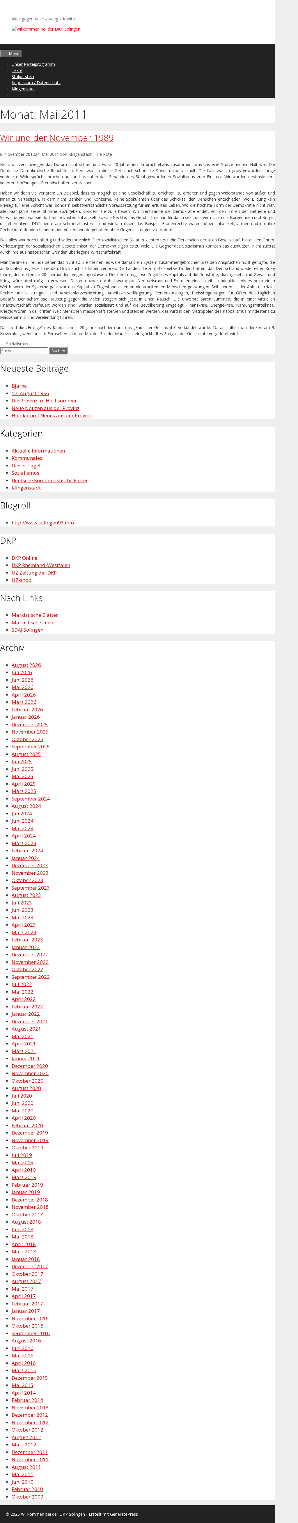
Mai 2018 (22, 1236)
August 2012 (26, 1437)
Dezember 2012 (30, 1414)
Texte (17, 70)
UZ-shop (21, 580)
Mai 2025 (22, 776)
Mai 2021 (22, 1036)
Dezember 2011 (30, 1452)
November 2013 (30, 1407)
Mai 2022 (22, 991)
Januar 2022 (26, 1013)
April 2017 (24, 1296)
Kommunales (27, 458)
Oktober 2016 (27, 1325)
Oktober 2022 (27, 969)
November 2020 (30, 1073)
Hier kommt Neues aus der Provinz (52, 415)
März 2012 (24, 1444)
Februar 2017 (27, 1303)
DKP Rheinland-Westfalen (41, 565)
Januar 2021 (26, 1058)
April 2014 (24, 1392)
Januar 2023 (26, 947)
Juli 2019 (22, 1155)
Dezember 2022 (30, 954)
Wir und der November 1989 (56, 138)
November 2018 (30, 1207)
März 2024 (24, 843)
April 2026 (24, 694)
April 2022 (24, 999)
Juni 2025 (22, 769)
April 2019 (24, 1170)
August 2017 (26, 1281)
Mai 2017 (22, 1288)
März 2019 (24, 1177)
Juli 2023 (22, 902)
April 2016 (24, 1363)
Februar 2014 (27, 1400)
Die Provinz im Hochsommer (44, 400)
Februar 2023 (27, 939)
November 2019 (30, 1140)
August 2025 (26, 754)
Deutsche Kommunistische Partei (49, 480)
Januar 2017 (26, 1311)
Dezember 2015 (30, 1377)
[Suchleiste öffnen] (2, 47)
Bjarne (19, 385)
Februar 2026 (27, 709)
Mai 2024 (22, 828)
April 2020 (24, 1117)
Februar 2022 (27, 1006)
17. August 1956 (30, 393)
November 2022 (30, 962)
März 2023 (24, 932)
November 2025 (30, 731)
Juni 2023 (22, 910)
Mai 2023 (22, 917)
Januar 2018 (26, 1259)
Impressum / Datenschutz (36, 82)
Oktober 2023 (27, 880)
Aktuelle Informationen (38, 450)
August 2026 (26, 665)
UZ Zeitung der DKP (34, 572)
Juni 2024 (22, 820)
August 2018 (26, 1221)
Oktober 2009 (27, 1496)
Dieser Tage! (26, 465)
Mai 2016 (22, 1355)
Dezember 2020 (30, 1066)
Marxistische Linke (33, 622)
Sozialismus (17, 344)
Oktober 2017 (27, 1274)
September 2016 (31, 1333)
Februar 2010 (27, 1489)
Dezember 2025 (30, 724)
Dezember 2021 (30, 1021)
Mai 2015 (22, 1385)
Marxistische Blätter (35, 615)
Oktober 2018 (27, 1214)
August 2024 (26, 806)
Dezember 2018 (30, 1199)
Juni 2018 (22, 1229)
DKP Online (24, 557)
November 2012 (30, 1422)
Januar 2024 (26, 858)
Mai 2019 (22, 1162)
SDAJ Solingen (27, 629)
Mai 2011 (22, 1474)
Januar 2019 (26, 1192)
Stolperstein (23, 76)
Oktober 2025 (27, 739)
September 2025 (31, 746)
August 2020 (26, 1088)
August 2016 (26, 1340)
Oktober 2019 (27, 1147)
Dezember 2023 (30, 865)
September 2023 (31, 887)
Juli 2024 (22, 813)
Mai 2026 (22, 687)
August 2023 (26, 895)
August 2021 (26, 1028)
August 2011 (26, 1467)
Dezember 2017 (30, 1266)
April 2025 (24, 783)
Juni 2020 (22, 1103)
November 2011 (30, 1459)
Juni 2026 (22, 679)
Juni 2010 (22, 1481)
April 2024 (24, 835)
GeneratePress (124, 1514)
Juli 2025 (22, 761)
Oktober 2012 (27, 1429)
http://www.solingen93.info (43, 522)
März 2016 (24, 1370)
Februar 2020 (27, 1125)
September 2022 (31, 976)
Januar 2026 (26, 716)
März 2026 (24, 702)
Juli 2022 (22, 984)
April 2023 (24, 924)
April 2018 (24, 1244)
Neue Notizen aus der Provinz (45, 408)
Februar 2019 (27, 1184)
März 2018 (24, 1251)
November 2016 (30, 1318)
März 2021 (24, 1051)
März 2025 (24, 791)
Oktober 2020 (27, 1080)
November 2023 (30, 873)
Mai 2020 (22, 1110)
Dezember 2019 (30, 1132)
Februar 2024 (27, 850)
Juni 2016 (22, 1348)
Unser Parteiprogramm (33, 64)
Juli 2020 (22, 1095)
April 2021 (24, 1043)
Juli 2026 (22, 672)
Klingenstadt (23, 88)
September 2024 (31, 798)
